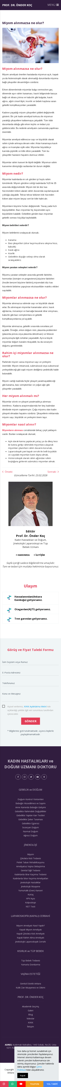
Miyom (30, 854)
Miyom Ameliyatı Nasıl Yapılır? (30, 925)
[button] (53, 5)
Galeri (30, 1010)
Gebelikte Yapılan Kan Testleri (30, 815)
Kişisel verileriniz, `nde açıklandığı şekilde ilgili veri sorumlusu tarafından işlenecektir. (30, 706)
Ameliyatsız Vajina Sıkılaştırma (30, 866)
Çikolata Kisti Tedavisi (30, 858)
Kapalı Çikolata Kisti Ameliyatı (31, 933)
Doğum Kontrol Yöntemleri (31, 799)
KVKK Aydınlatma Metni (35, 706)
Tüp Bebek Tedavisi (30, 960)
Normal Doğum (30, 831)
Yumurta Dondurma (30, 964)
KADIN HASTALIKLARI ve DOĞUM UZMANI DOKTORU (30, 763)
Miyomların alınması (12, 430)
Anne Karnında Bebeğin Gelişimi (30, 807)
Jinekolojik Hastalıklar (30, 882)
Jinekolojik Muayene (30, 886)
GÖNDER (30, 721)
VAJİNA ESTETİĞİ (30, 974)
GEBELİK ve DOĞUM (30, 789)
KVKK (30, 1022)
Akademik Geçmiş (30, 1006)
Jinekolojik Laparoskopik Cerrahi (30, 941)
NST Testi (30, 906)
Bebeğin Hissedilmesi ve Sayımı (30, 803)
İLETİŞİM (40, 554)
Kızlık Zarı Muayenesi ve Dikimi (30, 987)
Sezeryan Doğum (30, 827)
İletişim (30, 1026)
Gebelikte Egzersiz (30, 823)
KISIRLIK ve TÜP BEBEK (30, 951)
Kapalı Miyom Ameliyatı (30, 929)
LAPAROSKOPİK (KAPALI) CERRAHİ (30, 916)
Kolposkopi (30, 902)
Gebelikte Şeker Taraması (30, 819)
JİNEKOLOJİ (30, 845)
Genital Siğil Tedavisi (30, 870)
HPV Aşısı (30, 898)
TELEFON (34, 1084)
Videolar (30, 1018)
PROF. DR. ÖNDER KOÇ (17, 5)
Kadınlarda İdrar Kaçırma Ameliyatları (30, 878)
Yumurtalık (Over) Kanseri (30, 890)
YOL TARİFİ (52, 1084)
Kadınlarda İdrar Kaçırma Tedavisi (30, 874)
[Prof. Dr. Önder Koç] (30, 504)
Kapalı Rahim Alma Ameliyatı (30, 937)
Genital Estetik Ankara (30, 983)
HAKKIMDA (24, 554)
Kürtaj (30, 894)
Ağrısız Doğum (31, 835)
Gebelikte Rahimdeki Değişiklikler (30, 811)
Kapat (22, 1075)
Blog (30, 1014)
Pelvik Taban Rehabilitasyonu (30, 862)
